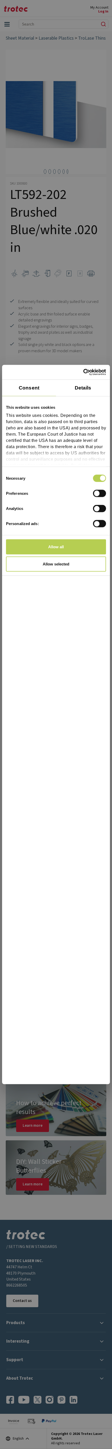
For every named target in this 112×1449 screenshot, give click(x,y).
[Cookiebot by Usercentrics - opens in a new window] (83, 372)
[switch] (99, 493)
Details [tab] (83, 387)
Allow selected (56, 564)
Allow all (56, 547)
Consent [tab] (29, 387)
